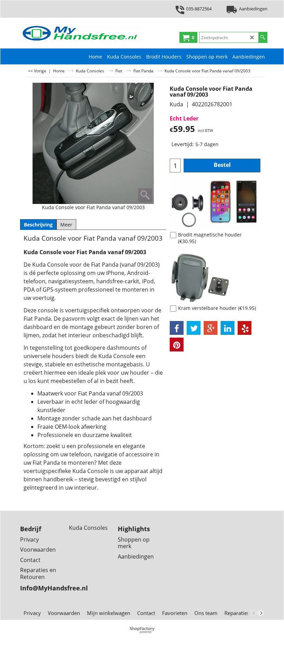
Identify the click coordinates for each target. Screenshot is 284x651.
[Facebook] (177, 328)
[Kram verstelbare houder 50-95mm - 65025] (215, 277)
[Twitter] (194, 328)
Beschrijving (38, 224)
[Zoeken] (262, 37)
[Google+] (211, 328)
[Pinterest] (177, 344)
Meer (66, 224)
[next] (261, 613)
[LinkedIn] (227, 328)
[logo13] (79, 34)
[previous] (254, 613)
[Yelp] (244, 328)
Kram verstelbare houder (217, 308)
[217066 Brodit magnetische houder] (215, 204)
